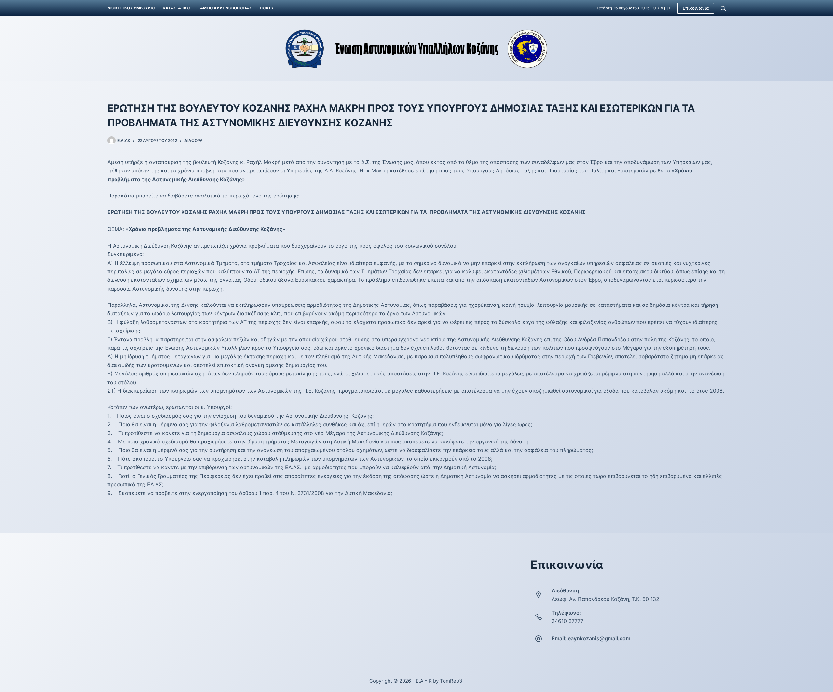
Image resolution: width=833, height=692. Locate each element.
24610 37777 (567, 621)
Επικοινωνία (696, 8)
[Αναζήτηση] (723, 8)
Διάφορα (193, 140)
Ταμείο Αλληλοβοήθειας (225, 8)
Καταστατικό (176, 8)
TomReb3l (452, 681)
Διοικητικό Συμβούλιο (131, 8)
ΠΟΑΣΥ (267, 8)
